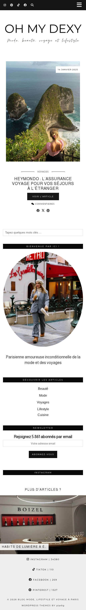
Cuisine (43, 415)
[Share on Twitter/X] (43, 210)
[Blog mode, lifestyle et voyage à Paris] (43, 27)
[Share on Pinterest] (48, 210)
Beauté (43, 388)
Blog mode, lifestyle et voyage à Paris (48, 599)
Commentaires (44, 204)
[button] (80, 5)
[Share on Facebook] (38, 210)
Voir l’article (43, 196)
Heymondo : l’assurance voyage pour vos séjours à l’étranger (43, 184)
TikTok (44, 569)
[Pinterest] (11, 5)
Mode (43, 395)
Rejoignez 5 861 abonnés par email (43, 436)
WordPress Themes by (43, 605)
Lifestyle (43, 409)
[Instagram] (5, 5)
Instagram (44, 559)
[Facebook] (25, 5)
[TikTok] (18, 5)
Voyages (43, 171)
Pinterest (45, 590)
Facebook (44, 579)
